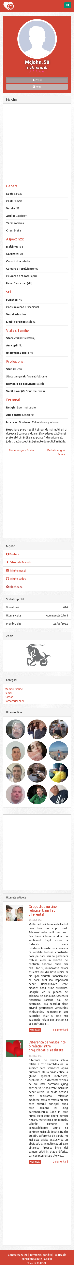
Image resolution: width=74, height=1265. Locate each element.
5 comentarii (60, 1029)
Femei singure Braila (21, 450)
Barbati (9, 697)
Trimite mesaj (17, 570)
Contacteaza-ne (18, 1254)
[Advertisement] (37, 144)
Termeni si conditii (41, 1254)
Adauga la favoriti (20, 562)
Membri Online (14, 689)
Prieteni (14, 554)
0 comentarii (60, 1161)
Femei (8, 693)
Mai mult (35, 1030)
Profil (38, 80)
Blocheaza (15, 586)
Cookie (48, 1258)
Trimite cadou (17, 578)
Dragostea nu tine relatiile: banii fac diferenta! (43, 910)
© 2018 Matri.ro (37, 1262)
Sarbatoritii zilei (14, 701)
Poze (38, 86)
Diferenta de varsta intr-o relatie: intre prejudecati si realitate (47, 1046)
